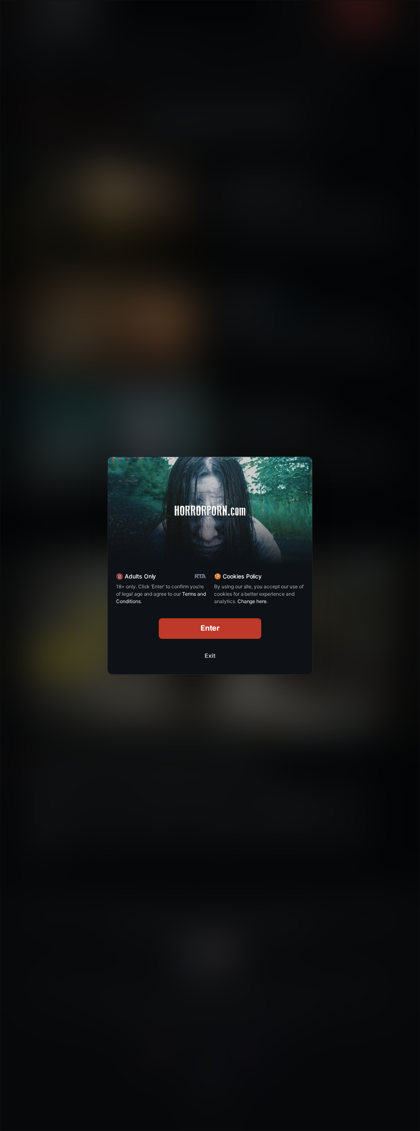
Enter (210, 628)
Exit (210, 655)
